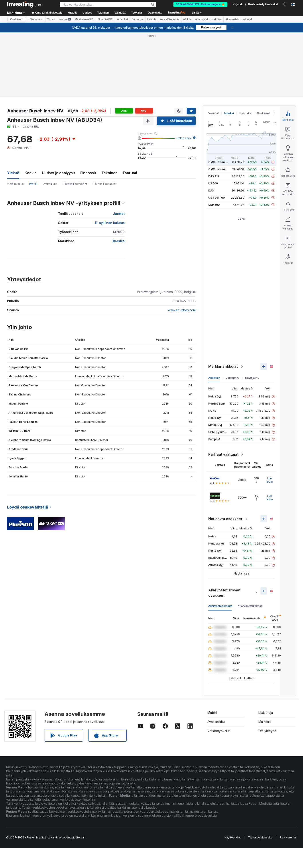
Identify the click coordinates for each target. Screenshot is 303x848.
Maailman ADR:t (84, 19)
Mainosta (265, 722)
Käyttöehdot (232, 837)
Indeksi (229, 113)
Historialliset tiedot (75, 184)
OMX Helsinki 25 (219, 162)
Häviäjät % (252, 377)
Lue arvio (269, 480)
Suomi (51, 19)
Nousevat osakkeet (225, 519)
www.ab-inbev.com (182, 310)
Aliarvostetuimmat (220, 606)
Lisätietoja (265, 712)
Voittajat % (233, 377)
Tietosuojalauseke (260, 837)
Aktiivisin (214, 377)
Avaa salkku (216, 722)
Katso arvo (184, 138)
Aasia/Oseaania (169, 19)
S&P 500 (214, 204)
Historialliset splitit (104, 184)
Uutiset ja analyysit (58, 173)
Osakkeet (16, 19)
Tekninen (109, 173)
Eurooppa (138, 19)
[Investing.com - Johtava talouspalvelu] (24, 4)
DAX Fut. (214, 176)
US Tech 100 (216, 197)
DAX (211, 190)
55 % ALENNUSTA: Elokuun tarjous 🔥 (200, 4)
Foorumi (130, 173)
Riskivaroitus (288, 837)
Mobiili (212, 712)
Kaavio (31, 173)
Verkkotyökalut (218, 731)
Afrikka (187, 19)
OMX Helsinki (217, 169)
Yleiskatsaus (15, 184)
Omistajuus (50, 184)
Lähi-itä (151, 19)
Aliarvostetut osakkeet (208, 19)
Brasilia (119, 241)
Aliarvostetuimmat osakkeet (224, 593)
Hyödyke (245, 113)
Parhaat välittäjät (223, 454)
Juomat (119, 213)
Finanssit (88, 173)
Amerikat (122, 19)
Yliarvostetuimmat (250, 606)
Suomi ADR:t (105, 19)
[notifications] (284, 4)
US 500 (213, 183)
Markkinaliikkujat (223, 366)
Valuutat (213, 113)
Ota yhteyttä (267, 731)
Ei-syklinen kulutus (110, 223)
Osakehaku (155, 12)
